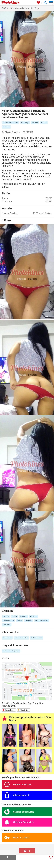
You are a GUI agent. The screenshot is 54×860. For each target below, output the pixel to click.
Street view (23, 710)
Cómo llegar (8, 710)
